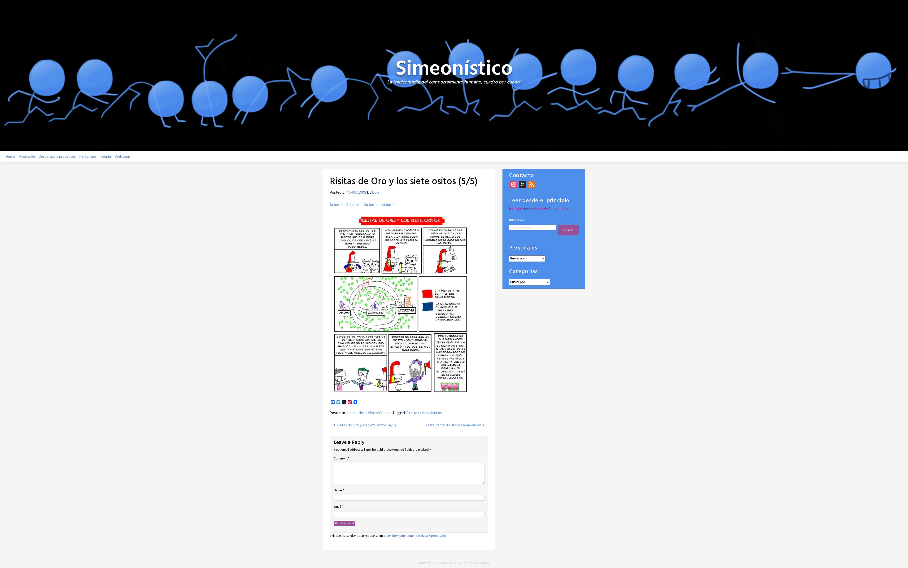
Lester (351, 413)
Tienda (105, 157)
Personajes (87, 157)
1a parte (336, 205)
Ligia (375, 193)
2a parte (353, 205)
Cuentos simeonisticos (424, 413)
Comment (341, 458)
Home (10, 157)
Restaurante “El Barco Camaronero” (454, 425)
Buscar (568, 230)
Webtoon (122, 157)
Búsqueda (516, 220)
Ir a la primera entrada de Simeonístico (539, 208)
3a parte (371, 205)
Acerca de (27, 157)
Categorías (523, 271)
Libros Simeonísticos (374, 413)
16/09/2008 (356, 193)
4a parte (388, 205)
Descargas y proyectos (57, 157)
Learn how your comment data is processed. (415, 536)
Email (337, 507)
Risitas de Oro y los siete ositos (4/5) (366, 425)
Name (338, 490)
